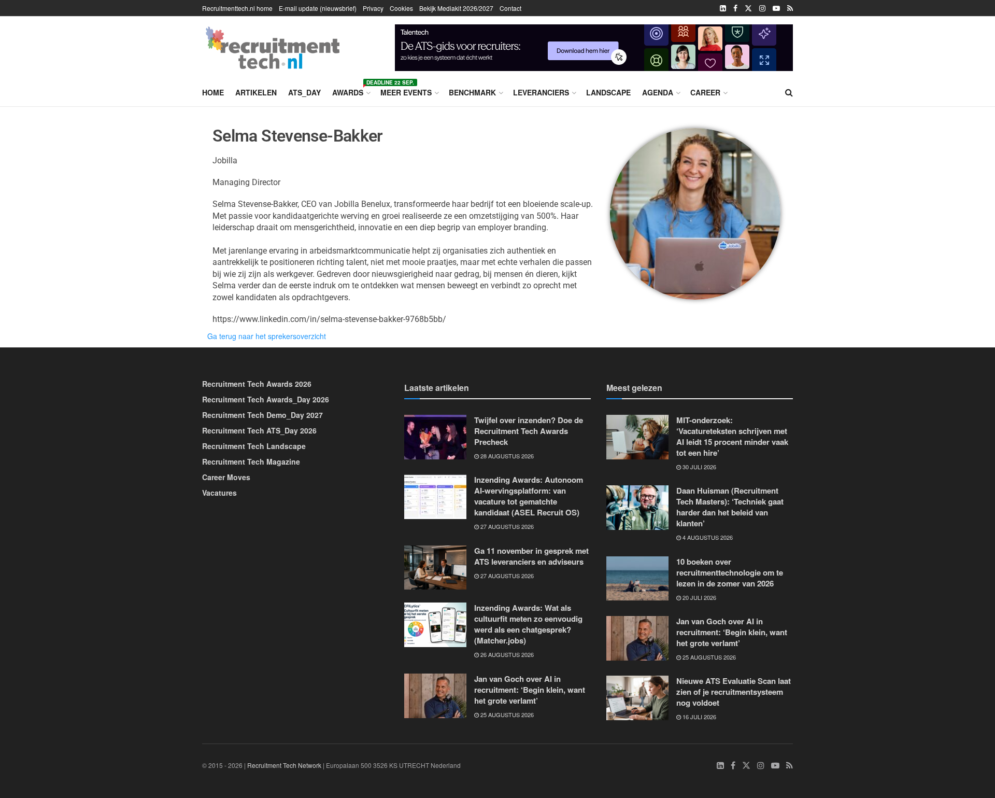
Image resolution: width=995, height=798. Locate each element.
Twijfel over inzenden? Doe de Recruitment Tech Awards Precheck (528, 430)
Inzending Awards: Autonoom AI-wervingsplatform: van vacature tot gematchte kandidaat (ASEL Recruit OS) (528, 496)
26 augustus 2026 (506, 654)
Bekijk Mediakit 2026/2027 (456, 8)
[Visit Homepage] (272, 47)
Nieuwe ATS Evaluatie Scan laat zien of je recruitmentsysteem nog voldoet (733, 691)
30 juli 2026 (698, 467)
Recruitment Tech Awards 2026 (256, 384)
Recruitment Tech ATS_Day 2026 (259, 430)
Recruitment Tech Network (284, 765)
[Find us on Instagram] (762, 8)
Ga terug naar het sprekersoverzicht (266, 336)
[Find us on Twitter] (748, 8)
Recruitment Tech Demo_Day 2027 (262, 415)
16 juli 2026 (698, 716)
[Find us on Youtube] (776, 8)
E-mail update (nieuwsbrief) (318, 8)
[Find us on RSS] (790, 8)
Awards (350, 90)
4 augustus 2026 (707, 537)
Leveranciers (541, 92)
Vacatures (219, 492)
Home (213, 92)
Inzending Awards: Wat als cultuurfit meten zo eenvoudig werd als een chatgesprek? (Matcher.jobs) (528, 624)
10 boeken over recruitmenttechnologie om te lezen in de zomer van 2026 (729, 572)
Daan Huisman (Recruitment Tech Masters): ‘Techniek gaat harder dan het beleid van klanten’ (730, 507)
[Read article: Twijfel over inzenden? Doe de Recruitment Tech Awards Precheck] (435, 437)
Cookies (401, 8)
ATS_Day (304, 92)
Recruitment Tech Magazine (251, 461)
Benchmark (472, 92)
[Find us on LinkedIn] (723, 8)
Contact (510, 8)
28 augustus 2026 (506, 456)
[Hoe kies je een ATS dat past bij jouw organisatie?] (594, 46)
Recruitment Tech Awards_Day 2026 (265, 399)
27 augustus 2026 (506, 526)
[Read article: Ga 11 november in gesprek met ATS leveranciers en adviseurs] (435, 567)
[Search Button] (789, 92)
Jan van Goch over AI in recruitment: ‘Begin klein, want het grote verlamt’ (529, 689)
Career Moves (226, 477)
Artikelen (256, 92)
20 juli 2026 (698, 597)
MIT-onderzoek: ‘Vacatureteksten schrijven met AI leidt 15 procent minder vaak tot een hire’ (732, 436)
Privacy (373, 8)
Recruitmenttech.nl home (237, 8)
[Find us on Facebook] (735, 8)
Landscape (608, 92)
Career (705, 92)
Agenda (657, 92)
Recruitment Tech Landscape (254, 446)
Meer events (406, 92)
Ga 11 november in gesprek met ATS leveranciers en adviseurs (531, 556)
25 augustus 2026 (506, 714)
